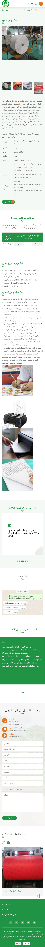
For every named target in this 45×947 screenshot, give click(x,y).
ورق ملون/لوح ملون (13, 891)
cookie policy (35, 936)
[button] (17, 561)
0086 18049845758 (15, 724)
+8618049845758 (15, 736)
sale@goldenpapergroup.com (19, 730)
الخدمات (6, 909)
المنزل (8, 10)
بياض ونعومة (32, 119)
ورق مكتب (26, 10)
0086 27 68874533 (15, 722)
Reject (18, 943)
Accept (26, 943)
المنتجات (16, 10)
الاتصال (9, 202)
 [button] (44, 89)
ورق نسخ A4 (37, 10)
